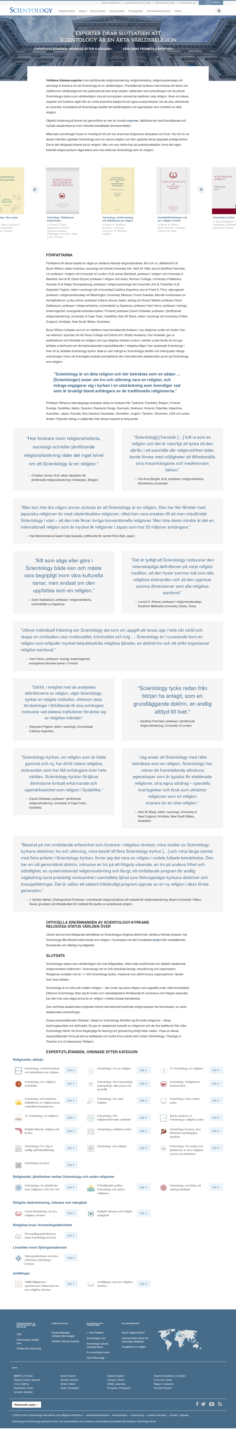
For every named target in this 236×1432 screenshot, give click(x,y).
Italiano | (68, 1383)
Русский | (163, 1387)
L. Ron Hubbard (95, 1332)
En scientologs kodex (98, 1352)
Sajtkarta (184, 1415)
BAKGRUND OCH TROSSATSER (95, 1324)
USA (19, 1334)
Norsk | (69, 1387)
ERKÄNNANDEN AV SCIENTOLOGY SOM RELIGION (26, 1325)
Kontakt (173, 1415)
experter (133, 120)
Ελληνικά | (163, 1379)
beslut (157, 940)
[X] (203, 1404)
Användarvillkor (120, 1415)
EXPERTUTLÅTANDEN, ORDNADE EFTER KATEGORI (72, 49)
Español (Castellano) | (169, 1375)
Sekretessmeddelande (97, 1415)
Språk (14, 1367)
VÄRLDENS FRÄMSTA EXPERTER (147, 49)
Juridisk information (157, 1415)
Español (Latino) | (27, 1379)
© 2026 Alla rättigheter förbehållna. (47, 1415)
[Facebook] (197, 1404)
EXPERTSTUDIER (60, 1324)
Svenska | (23, 1391)
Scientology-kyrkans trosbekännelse (97, 1345)
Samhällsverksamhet (159, 11)
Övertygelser (135, 11)
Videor (178, 11)
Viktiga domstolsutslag (29, 1348)
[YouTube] (211, 1404)
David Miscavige (95, 1357)
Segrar (83, 11)
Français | (115, 1379)
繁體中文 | (23, 1375)
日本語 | (116, 1383)
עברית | (21, 1383)
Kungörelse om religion (134, 1346)
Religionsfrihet (67, 11)
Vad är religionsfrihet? (133, 1332)
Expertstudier (117, 11)
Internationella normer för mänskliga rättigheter (135, 1339)
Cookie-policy (137, 1415)
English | (115, 1375)
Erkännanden (98, 11)
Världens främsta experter (65, 1341)
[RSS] (220, 1404)
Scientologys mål (96, 1338)
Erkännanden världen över (28, 1341)
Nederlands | (23, 1387)
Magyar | (164, 1383)
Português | (119, 1387)
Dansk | (68, 1375)
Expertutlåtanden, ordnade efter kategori (63, 1334)
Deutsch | (69, 1379)
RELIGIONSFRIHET (131, 1324)
